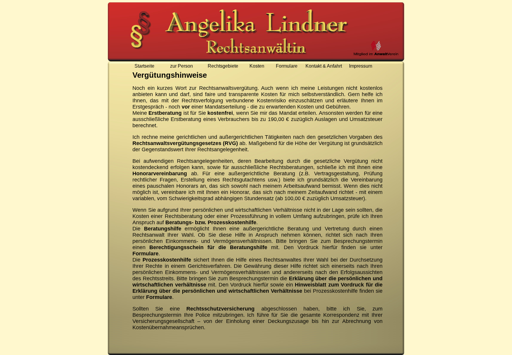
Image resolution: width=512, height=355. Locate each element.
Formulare (286, 66)
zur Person (181, 66)
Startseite (144, 66)
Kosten (256, 66)
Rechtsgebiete (223, 66)
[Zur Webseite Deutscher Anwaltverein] (376, 48)
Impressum (360, 66)
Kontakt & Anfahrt (323, 66)
